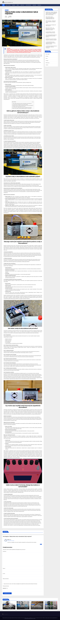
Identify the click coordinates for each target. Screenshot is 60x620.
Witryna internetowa (6, 578)
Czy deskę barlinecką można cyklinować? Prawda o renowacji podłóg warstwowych (51, 43)
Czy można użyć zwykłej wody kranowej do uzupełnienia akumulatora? (22, 107)
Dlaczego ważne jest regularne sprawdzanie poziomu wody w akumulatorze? (23, 105)
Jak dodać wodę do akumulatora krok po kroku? (19, 106)
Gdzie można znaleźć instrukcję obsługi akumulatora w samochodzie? (22, 108)
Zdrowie (5, 604)
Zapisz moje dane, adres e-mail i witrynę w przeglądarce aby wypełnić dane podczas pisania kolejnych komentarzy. (20, 583)
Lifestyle (47, 60)
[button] (32, 102)
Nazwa (4, 568)
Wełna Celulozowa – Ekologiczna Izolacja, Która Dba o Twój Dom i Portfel (51, 22)
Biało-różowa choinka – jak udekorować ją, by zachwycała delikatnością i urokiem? (50, 29)
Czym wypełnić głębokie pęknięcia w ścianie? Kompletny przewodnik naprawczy (51, 36)
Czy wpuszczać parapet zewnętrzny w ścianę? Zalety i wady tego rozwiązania (51, 47)
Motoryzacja (47, 62)
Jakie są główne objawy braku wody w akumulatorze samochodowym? (22, 103)
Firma (46, 58)
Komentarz (4, 551)
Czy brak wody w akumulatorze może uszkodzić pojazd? (20, 104)
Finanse (47, 56)
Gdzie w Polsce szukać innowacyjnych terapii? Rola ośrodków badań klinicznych (50, 18)
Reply (41, 544)
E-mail (4, 573)
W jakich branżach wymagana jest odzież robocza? (50, 606)
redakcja (10, 16)
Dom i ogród (33, 604)
